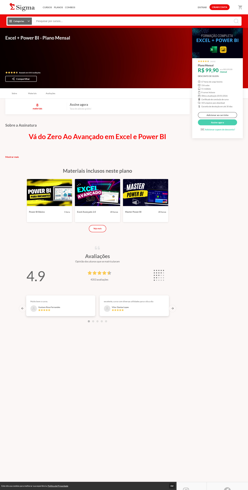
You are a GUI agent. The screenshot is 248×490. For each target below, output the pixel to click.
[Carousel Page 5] (106, 321)
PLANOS (58, 7)
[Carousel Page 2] (93, 321)
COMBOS (70, 7)
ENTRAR (202, 7)
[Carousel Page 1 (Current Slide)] (89, 321)
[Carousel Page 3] (97, 321)
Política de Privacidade (58, 486)
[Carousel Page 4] (102, 321)
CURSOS (47, 7)
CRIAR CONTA (219, 7)
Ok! (172, 486)
